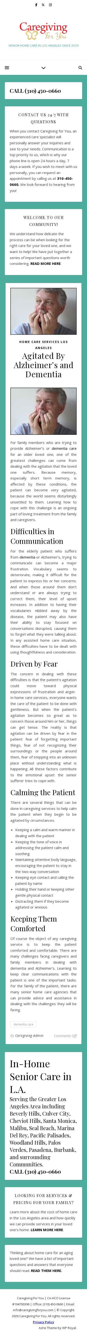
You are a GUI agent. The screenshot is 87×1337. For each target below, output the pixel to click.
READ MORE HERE (45, 263)
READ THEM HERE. (46, 1270)
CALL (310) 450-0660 (35, 1171)
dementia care (64, 448)
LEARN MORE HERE (47, 1229)
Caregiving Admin (29, 1035)
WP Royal (69, 1328)
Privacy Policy (43, 1322)
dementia (27, 557)
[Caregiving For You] (43, 31)
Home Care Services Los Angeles (43, 345)
